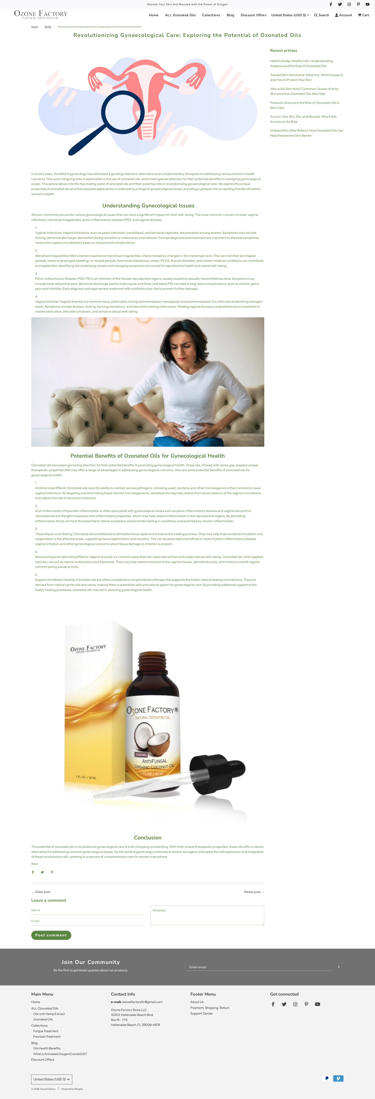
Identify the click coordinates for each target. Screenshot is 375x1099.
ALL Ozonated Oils (44, 1008)
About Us (197, 1002)
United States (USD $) (288, 15)
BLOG (48, 26)
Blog (34, 1043)
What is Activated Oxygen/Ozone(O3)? (60, 1054)
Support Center (201, 1013)
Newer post (252, 892)
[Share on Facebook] (32, 872)
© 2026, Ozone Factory (43, 1088)
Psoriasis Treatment (47, 1036)
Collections (39, 1025)
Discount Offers (254, 15)
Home (154, 15)
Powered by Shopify (72, 1088)
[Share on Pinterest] (51, 872)
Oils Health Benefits (46, 1048)
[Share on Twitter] (42, 872)
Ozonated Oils (43, 1019)
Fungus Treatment (45, 1031)
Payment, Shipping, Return (210, 1008)
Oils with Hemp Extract (49, 1014)
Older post (42, 892)
